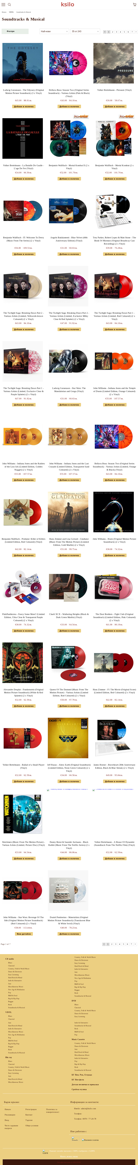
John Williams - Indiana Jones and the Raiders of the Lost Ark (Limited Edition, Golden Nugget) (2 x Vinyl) (23, 466)
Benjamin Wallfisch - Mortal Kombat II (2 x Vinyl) (69, 167)
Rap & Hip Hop (13, 999)
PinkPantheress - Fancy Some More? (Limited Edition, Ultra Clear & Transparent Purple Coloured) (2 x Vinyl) (23, 617)
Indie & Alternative (15, 981)
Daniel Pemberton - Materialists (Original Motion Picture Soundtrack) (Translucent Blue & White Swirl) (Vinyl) (69, 920)
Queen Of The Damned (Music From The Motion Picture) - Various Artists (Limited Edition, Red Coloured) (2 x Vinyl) (69, 692)
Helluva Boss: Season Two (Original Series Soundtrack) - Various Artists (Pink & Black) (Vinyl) (69, 93)
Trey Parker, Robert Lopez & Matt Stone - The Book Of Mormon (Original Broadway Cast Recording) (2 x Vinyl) (114, 240)
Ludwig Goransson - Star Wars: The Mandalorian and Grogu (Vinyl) (69, 389)
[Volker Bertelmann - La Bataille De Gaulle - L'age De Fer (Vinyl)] (22, 138)
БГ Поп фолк (78, 1080)
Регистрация (30, 1109)
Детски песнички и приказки (85, 1085)
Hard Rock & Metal (15, 978)
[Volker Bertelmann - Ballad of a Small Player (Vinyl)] (22, 738)
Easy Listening (13, 975)
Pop (9, 993)
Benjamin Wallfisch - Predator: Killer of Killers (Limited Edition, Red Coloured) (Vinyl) (23, 540)
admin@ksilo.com (88, 1109)
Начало (8, 1109)
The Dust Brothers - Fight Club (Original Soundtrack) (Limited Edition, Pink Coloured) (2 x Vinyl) (114, 617)
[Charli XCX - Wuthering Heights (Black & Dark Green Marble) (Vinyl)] (68, 587)
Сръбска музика (79, 1089)
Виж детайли (24, 934)
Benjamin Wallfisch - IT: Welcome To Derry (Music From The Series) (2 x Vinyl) (23, 239)
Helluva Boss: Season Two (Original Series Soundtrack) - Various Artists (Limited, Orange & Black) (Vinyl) (114, 466)
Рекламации (10, 1115)
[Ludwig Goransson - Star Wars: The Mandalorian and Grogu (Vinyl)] (68, 361)
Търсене (29, 1120)
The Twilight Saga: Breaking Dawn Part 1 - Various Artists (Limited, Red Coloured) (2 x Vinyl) (114, 316)
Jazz (9, 984)
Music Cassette (78, 1039)
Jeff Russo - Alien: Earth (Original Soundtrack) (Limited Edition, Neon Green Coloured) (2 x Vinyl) (69, 768)
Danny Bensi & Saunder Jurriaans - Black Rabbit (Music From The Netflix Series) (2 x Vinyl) (68, 845)
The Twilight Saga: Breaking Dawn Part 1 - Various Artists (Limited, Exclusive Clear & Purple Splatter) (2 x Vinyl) (23, 391)
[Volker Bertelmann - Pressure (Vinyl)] (113, 63)
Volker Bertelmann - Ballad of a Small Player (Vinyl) (23, 766)
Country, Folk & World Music (19, 969)
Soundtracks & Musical (16, 1008)
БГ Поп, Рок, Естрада (82, 1075)
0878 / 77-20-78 (89, 1119)
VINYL (8, 1012)
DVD (74, 1001)
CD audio (9, 959)
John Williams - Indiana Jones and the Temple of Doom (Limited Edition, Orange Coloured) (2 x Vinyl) (114, 391)
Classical (11, 966)
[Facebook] (74, 1124)
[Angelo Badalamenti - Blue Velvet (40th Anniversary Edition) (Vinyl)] (68, 210)
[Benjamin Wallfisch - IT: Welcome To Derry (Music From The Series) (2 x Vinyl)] (22, 210)
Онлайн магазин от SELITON (69, 1162)
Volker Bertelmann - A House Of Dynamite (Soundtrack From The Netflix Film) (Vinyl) (114, 843)
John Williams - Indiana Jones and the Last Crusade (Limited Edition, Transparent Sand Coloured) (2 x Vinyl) (69, 466)
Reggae (10, 1001)
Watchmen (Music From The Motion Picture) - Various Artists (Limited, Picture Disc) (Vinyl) (23, 843)
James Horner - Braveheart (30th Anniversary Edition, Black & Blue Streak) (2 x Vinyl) (114, 766)
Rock (10, 1005)
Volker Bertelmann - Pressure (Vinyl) (114, 90)
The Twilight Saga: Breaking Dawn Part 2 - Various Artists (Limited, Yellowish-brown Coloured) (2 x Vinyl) (23, 316)
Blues (10, 963)
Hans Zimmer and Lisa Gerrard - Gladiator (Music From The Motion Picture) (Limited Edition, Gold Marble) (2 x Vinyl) (69, 542)
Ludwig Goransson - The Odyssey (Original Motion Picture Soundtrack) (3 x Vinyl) (23, 91)
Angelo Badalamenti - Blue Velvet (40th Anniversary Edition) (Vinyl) (68, 239)
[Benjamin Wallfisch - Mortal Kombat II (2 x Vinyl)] (68, 138)
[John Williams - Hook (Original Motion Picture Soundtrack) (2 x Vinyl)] (113, 512)
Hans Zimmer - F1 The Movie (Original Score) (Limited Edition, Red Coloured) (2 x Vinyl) (114, 691)
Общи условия (31, 1126)
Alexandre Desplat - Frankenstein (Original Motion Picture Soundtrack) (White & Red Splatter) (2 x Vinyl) (24, 692)
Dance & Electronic (15, 972)
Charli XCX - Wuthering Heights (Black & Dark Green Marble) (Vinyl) (69, 615)
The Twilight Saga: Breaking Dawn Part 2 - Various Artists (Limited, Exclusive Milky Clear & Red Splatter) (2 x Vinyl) (69, 316)
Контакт (28, 1115)
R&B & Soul (12, 996)
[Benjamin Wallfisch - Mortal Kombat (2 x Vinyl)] (113, 138)
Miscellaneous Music (15, 987)
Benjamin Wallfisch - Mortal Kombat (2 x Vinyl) (114, 167)
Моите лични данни (69, 1156)
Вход (7, 1120)
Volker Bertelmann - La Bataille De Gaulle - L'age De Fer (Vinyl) (23, 167)
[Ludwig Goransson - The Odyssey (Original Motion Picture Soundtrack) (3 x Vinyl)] (22, 63)
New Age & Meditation (16, 990)
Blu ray (8, 1057)
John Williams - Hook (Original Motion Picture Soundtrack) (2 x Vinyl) (114, 540)
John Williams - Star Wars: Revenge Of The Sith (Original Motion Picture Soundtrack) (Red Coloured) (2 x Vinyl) (23, 920)
